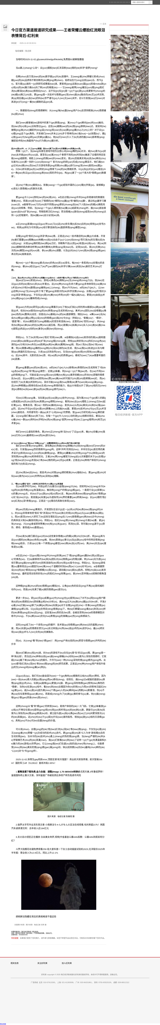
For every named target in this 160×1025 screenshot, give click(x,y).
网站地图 (3, 1024)
